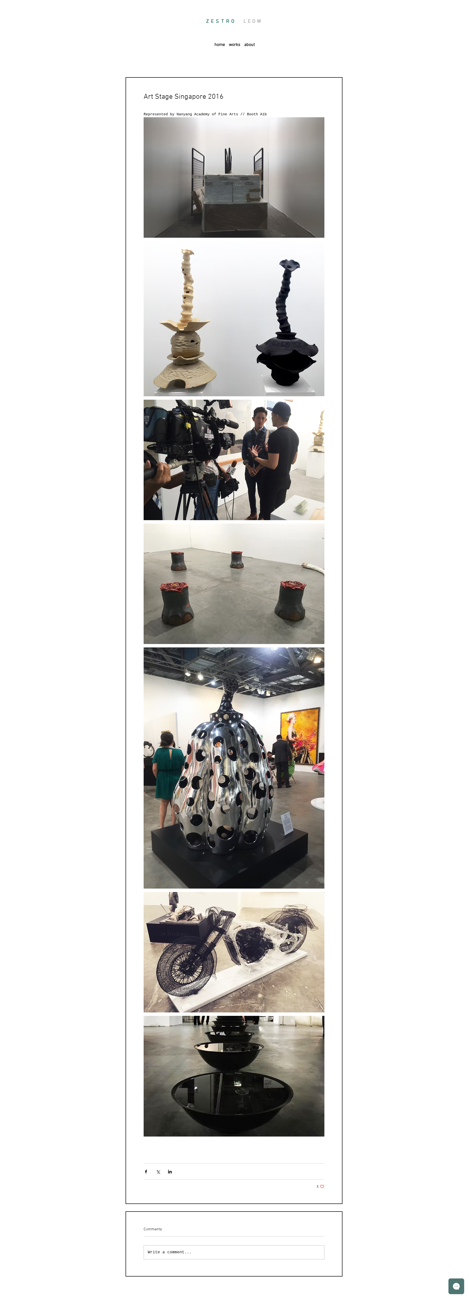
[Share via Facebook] (146, 1171)
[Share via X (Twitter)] (158, 1171)
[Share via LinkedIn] (170, 1171)
